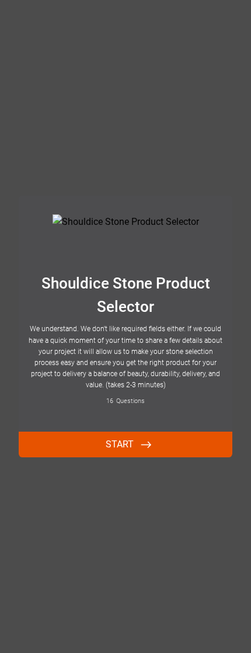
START (120, 444)
